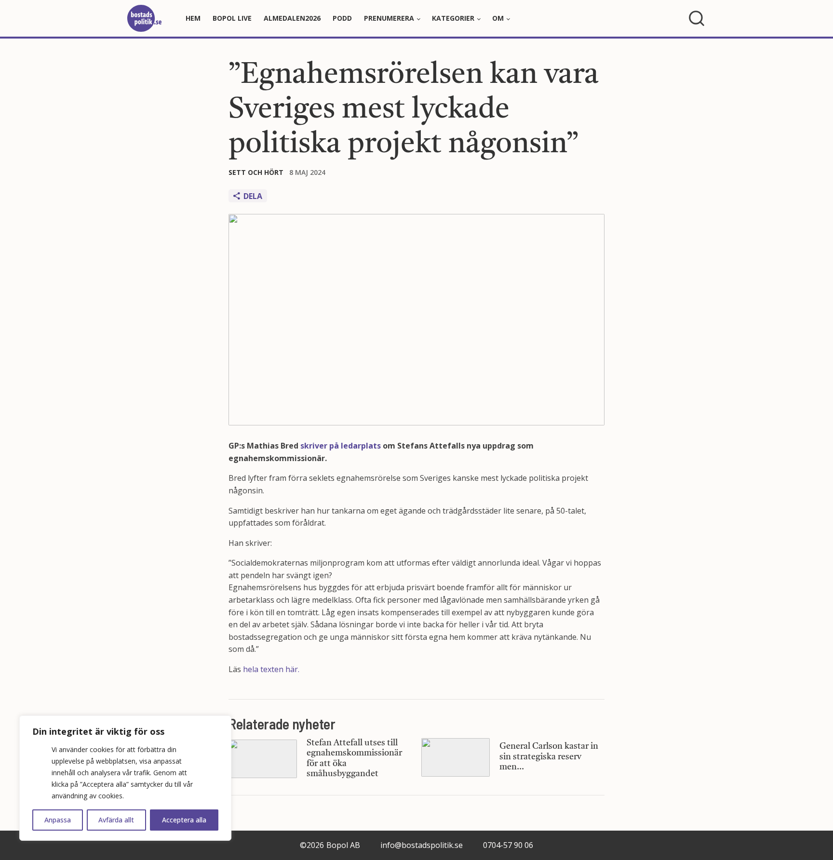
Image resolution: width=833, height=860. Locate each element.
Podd (342, 18)
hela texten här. (271, 669)
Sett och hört (255, 172)
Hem (193, 18)
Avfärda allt (116, 819)
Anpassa (57, 819)
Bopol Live (232, 18)
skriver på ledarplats (340, 445)
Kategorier (453, 18)
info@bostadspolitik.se (421, 845)
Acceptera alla (184, 819)
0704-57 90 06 (508, 845)
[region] (125, 778)
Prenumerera (389, 18)
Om (498, 18)
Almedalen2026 (292, 18)
